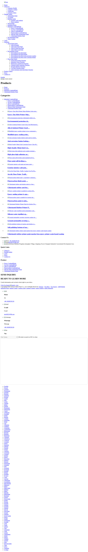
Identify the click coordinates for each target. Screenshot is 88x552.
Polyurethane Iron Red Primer (19, 54)
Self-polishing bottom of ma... (18, 227)
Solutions (6, 42)
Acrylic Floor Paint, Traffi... (17, 174)
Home (5, 5)
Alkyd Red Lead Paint (17, 49)
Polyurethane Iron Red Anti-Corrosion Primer (23, 57)
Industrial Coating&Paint (14, 26)
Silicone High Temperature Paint (20, 34)
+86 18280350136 (14, 241)
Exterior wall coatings (17, 20)
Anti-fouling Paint (12, 16)
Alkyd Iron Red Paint (17, 46)
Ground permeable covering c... (19, 221)
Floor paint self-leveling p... (17, 161)
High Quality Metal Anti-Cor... (18, 148)
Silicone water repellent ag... (17, 214)
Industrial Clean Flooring (18, 62)
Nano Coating (11, 39)
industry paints (13, 288)
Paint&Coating (8, 14)
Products (6, 89)
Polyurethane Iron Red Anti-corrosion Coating (23, 56)
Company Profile (12, 8)
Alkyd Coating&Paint (17, 31)
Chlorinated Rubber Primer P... (19, 207)
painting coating (30, 288)
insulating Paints (12, 25)
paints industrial (48, 288)
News (5, 73)
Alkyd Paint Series (13, 43)
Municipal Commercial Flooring (19, 63)
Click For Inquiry (5, 285)
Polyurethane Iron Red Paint (18, 53)
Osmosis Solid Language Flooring (20, 65)
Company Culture (12, 9)
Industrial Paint (5, 288)
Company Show (12, 12)
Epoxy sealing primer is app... (18, 194)
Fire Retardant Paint (13, 37)
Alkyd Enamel (15, 45)
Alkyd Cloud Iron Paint (17, 48)
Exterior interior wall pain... (17, 168)
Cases (5, 40)
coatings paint (22, 288)
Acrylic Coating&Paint (17, 29)
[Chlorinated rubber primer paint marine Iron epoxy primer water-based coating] (29, 230)
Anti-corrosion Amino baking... (19, 141)
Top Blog (47, 286)
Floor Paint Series (12, 59)
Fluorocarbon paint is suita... (18, 201)
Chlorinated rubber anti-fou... (18, 187)
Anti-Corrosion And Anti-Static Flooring (22, 69)
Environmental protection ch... (18, 121)
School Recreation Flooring (18, 60)
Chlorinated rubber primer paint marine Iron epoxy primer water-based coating (36, 234)
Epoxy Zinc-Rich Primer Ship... (19, 114)
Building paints (12, 19)
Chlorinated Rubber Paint (18, 36)
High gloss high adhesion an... (18, 154)
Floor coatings (15, 22)
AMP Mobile (61, 286)
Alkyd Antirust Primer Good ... (19, 128)
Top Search (54, 286)
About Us (6, 6)
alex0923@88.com (13, 242)
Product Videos (8, 71)
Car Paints (10, 17)
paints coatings (40, 288)
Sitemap (41, 286)
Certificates (11, 11)
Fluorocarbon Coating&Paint (19, 32)
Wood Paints (11, 23)
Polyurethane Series (13, 51)
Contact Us (7, 74)
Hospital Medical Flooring (18, 66)
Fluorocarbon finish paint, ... (18, 181)
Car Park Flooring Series (17, 68)
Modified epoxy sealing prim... (18, 134)
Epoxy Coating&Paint (17, 28)
